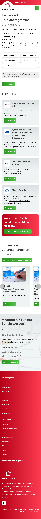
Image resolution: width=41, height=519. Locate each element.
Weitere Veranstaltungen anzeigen (16, 260)
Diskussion (5, 442)
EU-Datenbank (20, 2)
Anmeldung (5, 424)
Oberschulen (6, 404)
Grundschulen (6, 387)
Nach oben (9, 84)
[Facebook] (4, 503)
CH (21, 43)
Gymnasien (5, 400)
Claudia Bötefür (19, 190)
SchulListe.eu (6, 33)
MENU (37, 8)
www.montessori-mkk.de (17, 115)
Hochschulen (6, 413)
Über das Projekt (7, 437)
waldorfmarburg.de (15, 174)
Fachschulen (6, 409)
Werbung (5, 433)
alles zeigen (6, 48)
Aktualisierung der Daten (10, 429)
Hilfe (3, 446)
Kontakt (4, 454)
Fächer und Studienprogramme (23, 33)
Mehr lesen (9, 120)
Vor (2, 286)
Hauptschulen (6, 391)
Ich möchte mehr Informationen (17, 231)
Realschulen (6, 396)
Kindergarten (6, 383)
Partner (4, 450)
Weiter (38, 286)
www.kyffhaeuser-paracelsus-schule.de (22, 147)
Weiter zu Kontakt (10, 362)
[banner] (8, 6)
